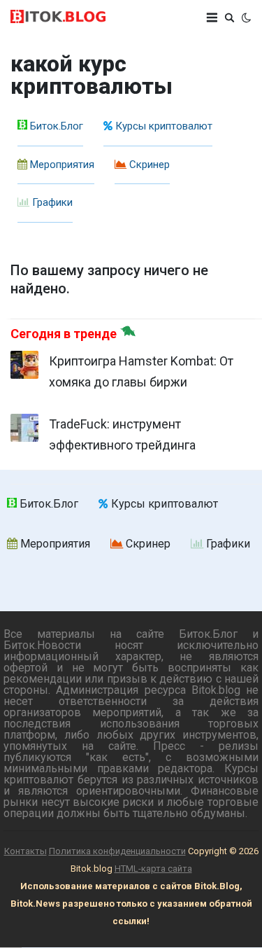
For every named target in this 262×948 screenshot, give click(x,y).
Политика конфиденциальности (117, 851)
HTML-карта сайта (153, 868)
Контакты (25, 851)
